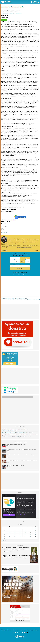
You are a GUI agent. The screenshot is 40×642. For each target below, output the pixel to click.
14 (30, 532)
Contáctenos (36, 629)
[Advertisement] (20, 289)
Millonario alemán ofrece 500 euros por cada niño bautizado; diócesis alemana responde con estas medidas (21, 461)
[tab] (15, 606)
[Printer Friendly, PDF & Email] (4, 20)
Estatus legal (27, 629)
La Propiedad (12, 629)
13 (25, 532)
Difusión (22, 629)
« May (3, 540)
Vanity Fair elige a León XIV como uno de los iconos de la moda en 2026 (15, 547)
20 (25, 534)
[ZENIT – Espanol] (11, 2)
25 (14, 536)
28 (30, 536)
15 (35, 532)
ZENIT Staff (12, 13)
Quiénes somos (4, 629)
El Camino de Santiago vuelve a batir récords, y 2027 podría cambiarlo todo (14, 436)
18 (14, 534)
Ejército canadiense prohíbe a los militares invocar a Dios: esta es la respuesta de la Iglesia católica (21, 450)
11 (14, 532)
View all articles (4, 232)
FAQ (8, 629)
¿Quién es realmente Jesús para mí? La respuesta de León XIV (16, 444)
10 (9, 532)
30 (4, 538)
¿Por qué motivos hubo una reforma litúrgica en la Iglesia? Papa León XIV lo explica (15, 432)
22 (35, 534)
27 (25, 536)
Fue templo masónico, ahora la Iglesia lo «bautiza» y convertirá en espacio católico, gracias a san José (21, 455)
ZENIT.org (15, 21)
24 (9, 536)
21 (30, 534)
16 (4, 534)
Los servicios (17, 629)
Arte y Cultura (18, 13)
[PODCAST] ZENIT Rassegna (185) (7, 430)
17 (9, 534)
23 (4, 536)
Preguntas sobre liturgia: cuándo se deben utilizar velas (15, 465)
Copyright (31, 629)
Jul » (5, 540)
